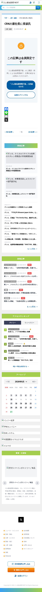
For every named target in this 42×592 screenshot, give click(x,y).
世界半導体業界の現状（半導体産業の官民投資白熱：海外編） (21, 293)
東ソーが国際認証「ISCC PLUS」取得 (20, 360)
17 (11, 403)
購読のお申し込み (22, 570)
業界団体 (7, 549)
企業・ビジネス (9, 538)
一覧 (21, 132)
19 (21, 403)
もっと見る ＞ (32, 249)
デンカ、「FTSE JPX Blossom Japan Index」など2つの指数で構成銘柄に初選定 (21, 212)
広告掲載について (28, 538)
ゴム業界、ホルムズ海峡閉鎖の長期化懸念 (22, 353)
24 (11, 408)
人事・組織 (13, 18)
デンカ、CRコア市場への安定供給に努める (18, 223)
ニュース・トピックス (11, 531)
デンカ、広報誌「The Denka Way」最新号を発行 (21, 218)
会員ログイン (23, 576)
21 (30, 403)
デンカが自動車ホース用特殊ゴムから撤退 (18, 207)
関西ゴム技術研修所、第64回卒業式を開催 (22, 346)
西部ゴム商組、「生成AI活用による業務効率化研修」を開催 (21, 301)
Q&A (24, 541)
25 (16, 408)
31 (11, 412)
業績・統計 (8, 541)
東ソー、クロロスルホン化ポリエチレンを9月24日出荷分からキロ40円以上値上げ (21, 276)
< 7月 (8, 382)
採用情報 (25, 534)
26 (21, 408)
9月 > (34, 382)
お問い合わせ (27, 545)
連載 (6, 552)
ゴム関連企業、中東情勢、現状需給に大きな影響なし (21, 239)
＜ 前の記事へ (9, 132)
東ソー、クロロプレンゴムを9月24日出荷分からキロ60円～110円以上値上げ (21, 284)
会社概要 (25, 531)
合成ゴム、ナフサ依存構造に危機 (19, 332)
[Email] (21, 116)
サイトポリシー (27, 549)
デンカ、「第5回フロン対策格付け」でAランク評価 (21, 234)
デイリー (12, 323)
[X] (21, 120)
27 (26, 408)
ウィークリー (29, 323)
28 (30, 408)
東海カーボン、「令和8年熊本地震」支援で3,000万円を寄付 (21, 268)
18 (16, 403)
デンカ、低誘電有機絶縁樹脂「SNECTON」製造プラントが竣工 (21, 244)
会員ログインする (21, 95)
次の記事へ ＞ (33, 132)
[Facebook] (21, 109)
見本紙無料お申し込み (22, 564)
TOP (5, 18)
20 (26, 403)
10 (11, 399)
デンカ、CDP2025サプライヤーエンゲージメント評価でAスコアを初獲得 (21, 228)
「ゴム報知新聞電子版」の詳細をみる (21, 85)
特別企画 (7, 556)
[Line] (21, 112)
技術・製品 (8, 534)
